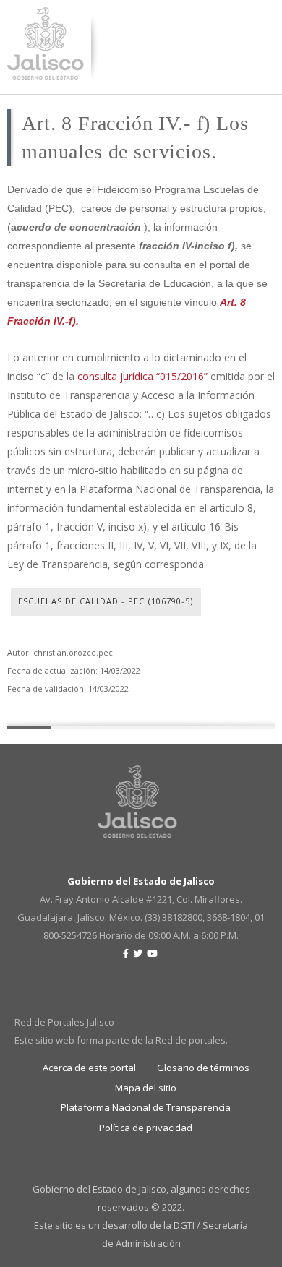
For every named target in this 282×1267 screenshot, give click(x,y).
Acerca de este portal (89, 1067)
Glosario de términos (203, 1067)
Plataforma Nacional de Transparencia (146, 1107)
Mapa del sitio (145, 1087)
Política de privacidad (145, 1127)
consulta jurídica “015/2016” (142, 376)
